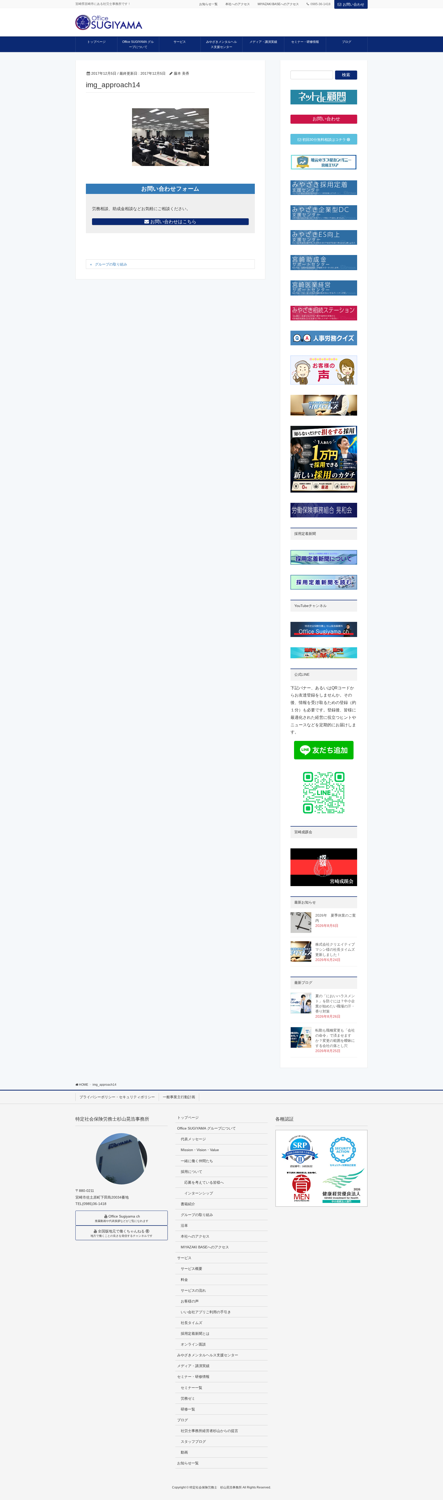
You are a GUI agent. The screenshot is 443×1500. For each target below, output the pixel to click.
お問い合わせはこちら (172, 221)
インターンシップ (198, 1193)
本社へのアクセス (237, 4)
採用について (191, 1172)
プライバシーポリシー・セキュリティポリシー (117, 1097)
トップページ (188, 1117)
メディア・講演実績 (193, 1366)
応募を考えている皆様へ (204, 1182)
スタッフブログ (193, 1441)
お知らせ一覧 (208, 4)
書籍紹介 (188, 1204)
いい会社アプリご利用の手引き (206, 1312)
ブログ (182, 1420)
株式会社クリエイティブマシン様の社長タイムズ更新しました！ (335, 949)
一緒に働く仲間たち (197, 1161)
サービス (184, 1258)
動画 (184, 1452)
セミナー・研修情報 (193, 1377)
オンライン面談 (193, 1344)
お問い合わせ (353, 4)
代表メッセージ (193, 1139)
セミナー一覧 (191, 1388)
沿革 (184, 1225)
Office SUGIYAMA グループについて (206, 1128)
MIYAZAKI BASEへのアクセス (278, 4)
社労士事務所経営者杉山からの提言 (209, 1431)
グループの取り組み (111, 264)
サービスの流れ (193, 1290)
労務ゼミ (188, 1398)
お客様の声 (190, 1301)
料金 (184, 1280)
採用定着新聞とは (195, 1333)
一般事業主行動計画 (179, 1097)
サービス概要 (191, 1269)
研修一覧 (188, 1409)
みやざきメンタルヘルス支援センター (207, 1355)
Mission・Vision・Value (200, 1150)
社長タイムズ (191, 1323)
